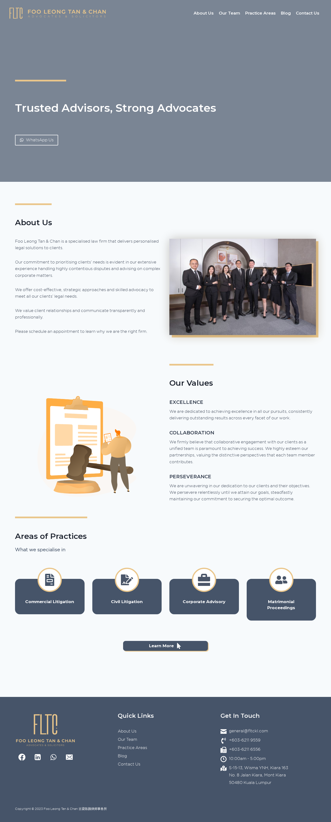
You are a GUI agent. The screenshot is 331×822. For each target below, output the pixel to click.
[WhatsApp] (54, 757)
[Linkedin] (38, 757)
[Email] (69, 757)
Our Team (229, 13)
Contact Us (307, 13)
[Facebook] (22, 757)
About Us (204, 13)
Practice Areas (260, 13)
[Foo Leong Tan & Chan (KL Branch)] (57, 13)
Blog (286, 13)
